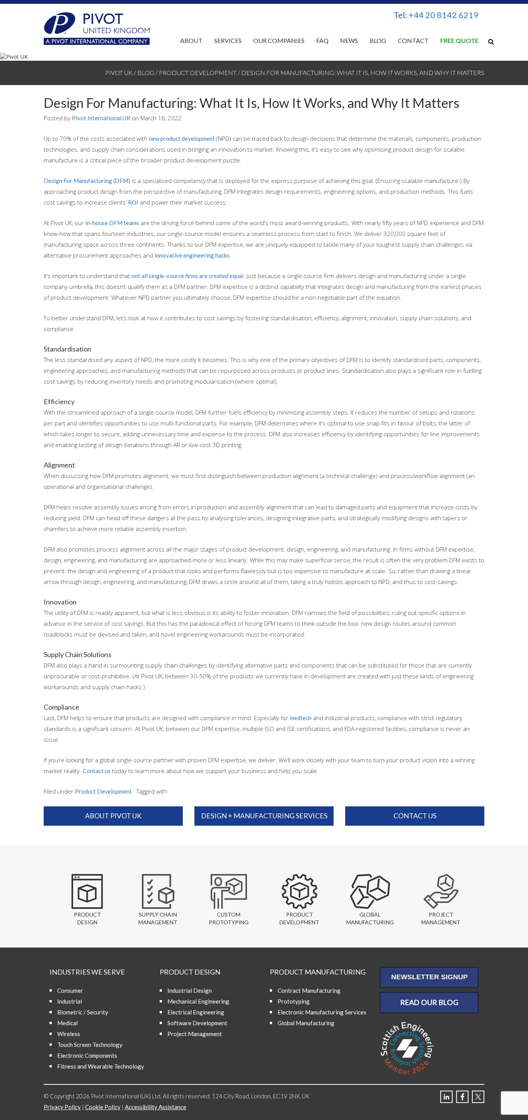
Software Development (197, 1022)
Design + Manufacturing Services (264, 815)
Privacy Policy (62, 1106)
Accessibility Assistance (155, 1106)
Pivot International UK (101, 117)
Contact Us (414, 815)
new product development (182, 138)
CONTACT (413, 40)
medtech (301, 717)
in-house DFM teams (112, 222)
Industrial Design (189, 990)
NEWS (349, 40)
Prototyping (294, 1001)
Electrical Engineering (195, 1012)
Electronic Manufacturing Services (322, 1012)
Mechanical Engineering (198, 1001)
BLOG (378, 40)
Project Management (194, 1033)
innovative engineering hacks (192, 255)
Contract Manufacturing (309, 990)
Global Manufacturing (306, 1022)
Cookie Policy (103, 1106)
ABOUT (191, 40)
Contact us (97, 770)
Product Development (103, 791)
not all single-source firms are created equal (187, 275)
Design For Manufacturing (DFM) (87, 180)
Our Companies (279, 40)
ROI (133, 202)
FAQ (322, 40)
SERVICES (228, 40)
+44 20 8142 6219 (444, 15)
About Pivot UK (113, 815)
